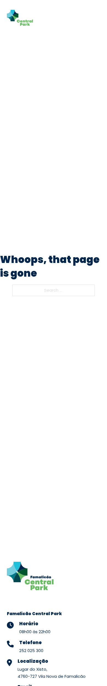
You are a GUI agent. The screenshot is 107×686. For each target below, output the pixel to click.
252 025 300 (31, 650)
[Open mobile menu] (94, 16)
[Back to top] (94, 672)
